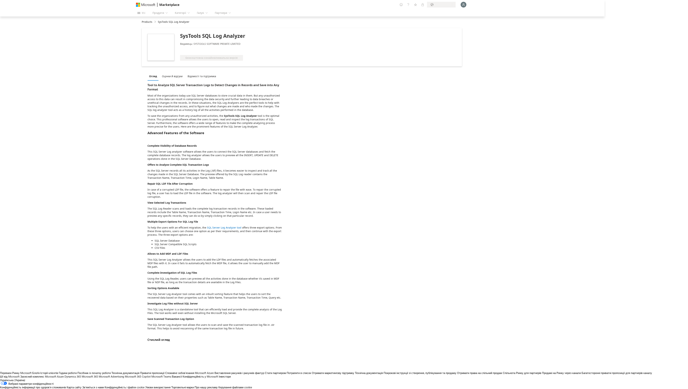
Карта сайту (74, 387)
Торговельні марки (182, 387)
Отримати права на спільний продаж (479, 373)
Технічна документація (125, 373)
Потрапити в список (299, 373)
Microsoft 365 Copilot (138, 376)
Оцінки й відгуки (172, 76)
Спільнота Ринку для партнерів (522, 373)
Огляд (153, 76)
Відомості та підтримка (202, 76)
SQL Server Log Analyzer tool (224, 227)
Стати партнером (275, 373)
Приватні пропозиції (152, 373)
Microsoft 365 (90, 376)
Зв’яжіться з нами (93, 387)
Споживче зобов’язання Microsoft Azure (189, 373)
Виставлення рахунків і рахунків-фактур (239, 373)
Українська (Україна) (12, 380)
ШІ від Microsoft (10, 376)
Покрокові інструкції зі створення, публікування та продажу (420, 373)
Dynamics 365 (72, 376)
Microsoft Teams (161, 376)
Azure (60, 376)
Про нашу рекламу (206, 387)
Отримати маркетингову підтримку (333, 373)
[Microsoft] (145, 5)
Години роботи (68, 373)
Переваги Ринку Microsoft (16, 373)
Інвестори (225, 376)
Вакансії (177, 376)
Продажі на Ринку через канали (561, 373)
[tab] (153, 76)
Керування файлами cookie (235, 387)
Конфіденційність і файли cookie (125, 387)
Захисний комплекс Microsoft (38, 376)
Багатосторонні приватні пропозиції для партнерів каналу (617, 373)
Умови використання (158, 387)
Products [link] (147, 21)
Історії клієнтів (49, 373)
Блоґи (36, 373)
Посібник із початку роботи (94, 373)
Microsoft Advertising (111, 376)
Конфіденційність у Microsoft (200, 376)
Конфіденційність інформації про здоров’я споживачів (33, 387)
